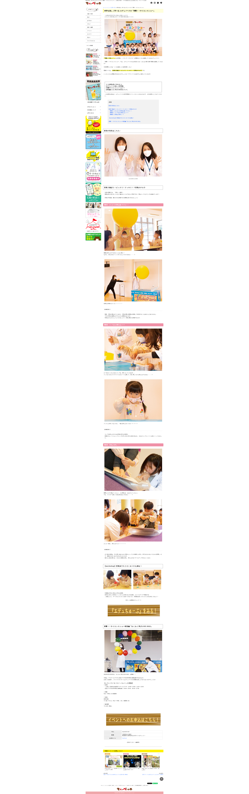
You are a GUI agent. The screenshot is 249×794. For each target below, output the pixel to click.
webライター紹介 (130, 785)
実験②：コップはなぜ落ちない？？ (119, 112)
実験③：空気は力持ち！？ (116, 114)
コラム (116, 785)
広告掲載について (91, 110)
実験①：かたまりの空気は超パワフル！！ (120, 111)
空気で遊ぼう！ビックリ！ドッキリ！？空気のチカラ (123, 109)
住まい (89, 37)
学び (115, 7)
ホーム (104, 7)
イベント (89, 30)
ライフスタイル (91, 40)
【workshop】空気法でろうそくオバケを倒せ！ (121, 118)
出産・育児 (90, 13)
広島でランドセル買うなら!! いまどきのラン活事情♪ (152, 774)
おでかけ (89, 20)
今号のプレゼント (91, 107)
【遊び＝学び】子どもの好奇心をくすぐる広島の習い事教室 (115, 774)
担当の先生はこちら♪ (114, 105)
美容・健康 (90, 27)
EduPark (124, 738)
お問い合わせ (90, 113)
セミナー (89, 34)
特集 (113, 785)
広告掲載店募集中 (138, 785)
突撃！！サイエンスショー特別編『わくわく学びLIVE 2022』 (125, 121)
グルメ (89, 24)
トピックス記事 (110, 7)
